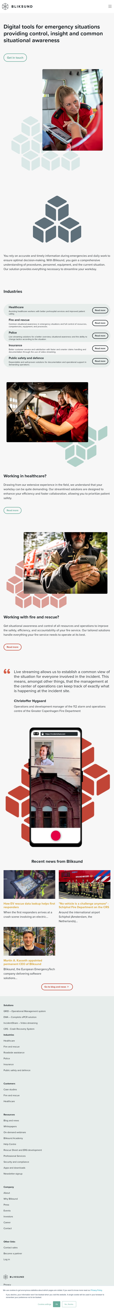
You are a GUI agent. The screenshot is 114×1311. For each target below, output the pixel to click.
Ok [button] (57, 1304)
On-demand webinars (15, 1132)
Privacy (7, 1284)
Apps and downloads (14, 1167)
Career (7, 1222)
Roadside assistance (14, 1052)
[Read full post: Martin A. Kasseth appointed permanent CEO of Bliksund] (29, 941)
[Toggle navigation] (110, 6)
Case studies (10, 1089)
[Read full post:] (84, 884)
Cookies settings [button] (44, 1304)
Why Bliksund (11, 1198)
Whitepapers (10, 1126)
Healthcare (9, 1040)
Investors (8, 1216)
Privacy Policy (96, 1290)
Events (7, 1210)
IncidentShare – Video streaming (21, 1023)
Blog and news (11, 1120)
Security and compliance (16, 1162)
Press (6, 1204)
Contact (8, 1228)
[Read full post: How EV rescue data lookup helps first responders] (29, 884)
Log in (7, 1259)
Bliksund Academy (13, 1138)
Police (7, 1058)
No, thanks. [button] (69, 1304)
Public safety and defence (17, 1070)
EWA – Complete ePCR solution (20, 1017)
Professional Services (15, 1156)
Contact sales (11, 1247)
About (7, 1193)
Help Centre (10, 1144)
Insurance (9, 1064)
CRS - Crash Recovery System (19, 1029)
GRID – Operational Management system (25, 1011)
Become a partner (13, 1253)
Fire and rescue (12, 1046)
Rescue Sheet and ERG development (23, 1150)
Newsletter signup (13, 1173)
